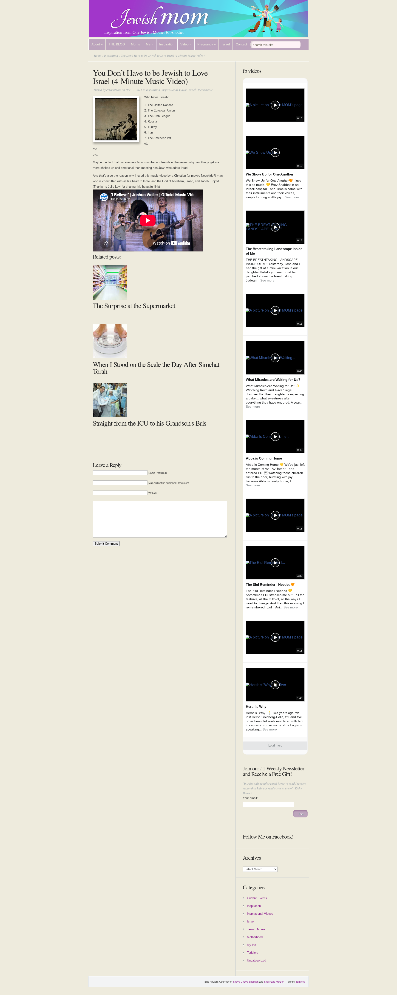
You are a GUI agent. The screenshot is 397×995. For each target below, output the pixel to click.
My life (251, 945)
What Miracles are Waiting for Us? (273, 380)
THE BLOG (117, 44)
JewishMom (113, 90)
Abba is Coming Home (264, 458)
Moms (135, 44)
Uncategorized (256, 960)
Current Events (257, 898)
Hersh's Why (256, 706)
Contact (241, 44)
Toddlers (252, 952)
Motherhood (255, 937)
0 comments (205, 90)
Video (185, 44)
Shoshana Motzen (274, 981)
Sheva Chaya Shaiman (245, 981)
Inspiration (166, 44)
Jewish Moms (256, 929)
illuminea (300, 981)
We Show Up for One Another (269, 174)
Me (149, 44)
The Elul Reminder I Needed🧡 (270, 584)
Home (97, 55)
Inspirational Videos (174, 90)
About (97, 44)
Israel (226, 44)
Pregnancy (206, 44)
